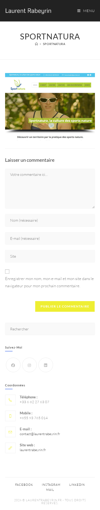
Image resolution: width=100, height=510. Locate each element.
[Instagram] (29, 365)
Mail (50, 490)
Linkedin (77, 485)
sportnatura (54, 44)
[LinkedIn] (45, 365)
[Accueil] (36, 44)
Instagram (51, 485)
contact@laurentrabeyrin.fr (40, 434)
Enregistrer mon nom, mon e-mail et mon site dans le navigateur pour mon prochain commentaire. (49, 282)
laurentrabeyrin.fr (33, 450)
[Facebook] (13, 365)
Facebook (24, 485)
